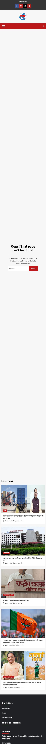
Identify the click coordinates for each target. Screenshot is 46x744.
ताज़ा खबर (6, 595)
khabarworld (8, 521)
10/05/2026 (17, 688)
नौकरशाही (6, 553)
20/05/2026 (17, 603)
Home (4, 713)
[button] (3, 26)
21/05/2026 (17, 521)
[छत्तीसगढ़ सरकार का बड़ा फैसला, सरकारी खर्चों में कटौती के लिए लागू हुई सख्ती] (23, 541)
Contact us (6, 708)
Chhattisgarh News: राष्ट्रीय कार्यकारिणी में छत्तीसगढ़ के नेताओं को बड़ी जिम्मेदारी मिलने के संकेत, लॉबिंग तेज (22, 641)
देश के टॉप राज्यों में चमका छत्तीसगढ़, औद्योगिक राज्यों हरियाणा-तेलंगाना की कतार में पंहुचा (22, 737)
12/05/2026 (17, 645)
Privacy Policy (7, 718)
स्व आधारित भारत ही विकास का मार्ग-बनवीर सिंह (16, 600)
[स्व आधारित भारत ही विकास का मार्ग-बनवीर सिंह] (23, 583)
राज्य (5, 511)
